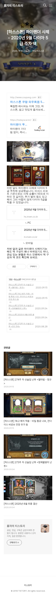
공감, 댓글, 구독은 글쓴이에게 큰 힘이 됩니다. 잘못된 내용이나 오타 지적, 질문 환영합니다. (21, 533)
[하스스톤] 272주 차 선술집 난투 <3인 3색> (21, 324)
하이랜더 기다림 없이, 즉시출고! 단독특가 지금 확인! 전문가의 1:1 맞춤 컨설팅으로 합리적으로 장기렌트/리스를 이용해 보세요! (18, 130)
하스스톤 (17, 279)
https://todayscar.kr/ (20, 120)
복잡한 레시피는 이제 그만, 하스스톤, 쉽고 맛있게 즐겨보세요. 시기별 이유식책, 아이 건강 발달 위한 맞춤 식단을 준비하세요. (28, 108)
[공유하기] (19, 266)
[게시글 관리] (22, 266)
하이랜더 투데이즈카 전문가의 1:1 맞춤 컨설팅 (18, 124)
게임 (10, 279)
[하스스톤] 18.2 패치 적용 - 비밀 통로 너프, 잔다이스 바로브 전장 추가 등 (21, 296)
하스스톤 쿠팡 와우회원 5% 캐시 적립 (27, 102)
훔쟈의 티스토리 (13, 5)
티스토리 (28, 585)
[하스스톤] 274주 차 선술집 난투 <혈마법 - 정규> (21, 286)
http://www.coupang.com (23, 97)
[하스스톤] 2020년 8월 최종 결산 (21, 315)
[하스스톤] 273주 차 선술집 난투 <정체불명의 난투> (21, 306)
